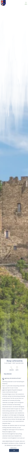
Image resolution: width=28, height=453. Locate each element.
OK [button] (14, 450)
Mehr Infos (13, 447)
